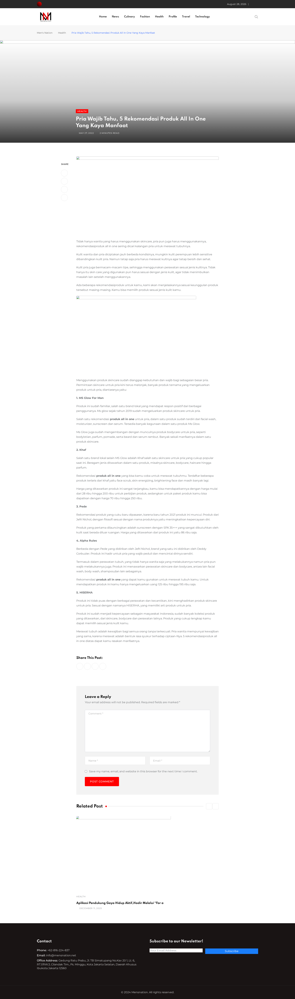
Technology (202, 16)
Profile (173, 16)
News (115, 16)
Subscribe (231, 951)
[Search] (256, 17)
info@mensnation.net (61, 955)
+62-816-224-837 (58, 950)
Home (103, 16)
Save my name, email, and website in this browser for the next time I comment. (143, 771)
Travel (186, 16)
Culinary (129, 16)
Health (159, 16)
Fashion (145, 16)
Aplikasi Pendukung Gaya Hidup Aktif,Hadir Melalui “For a (120, 903)
